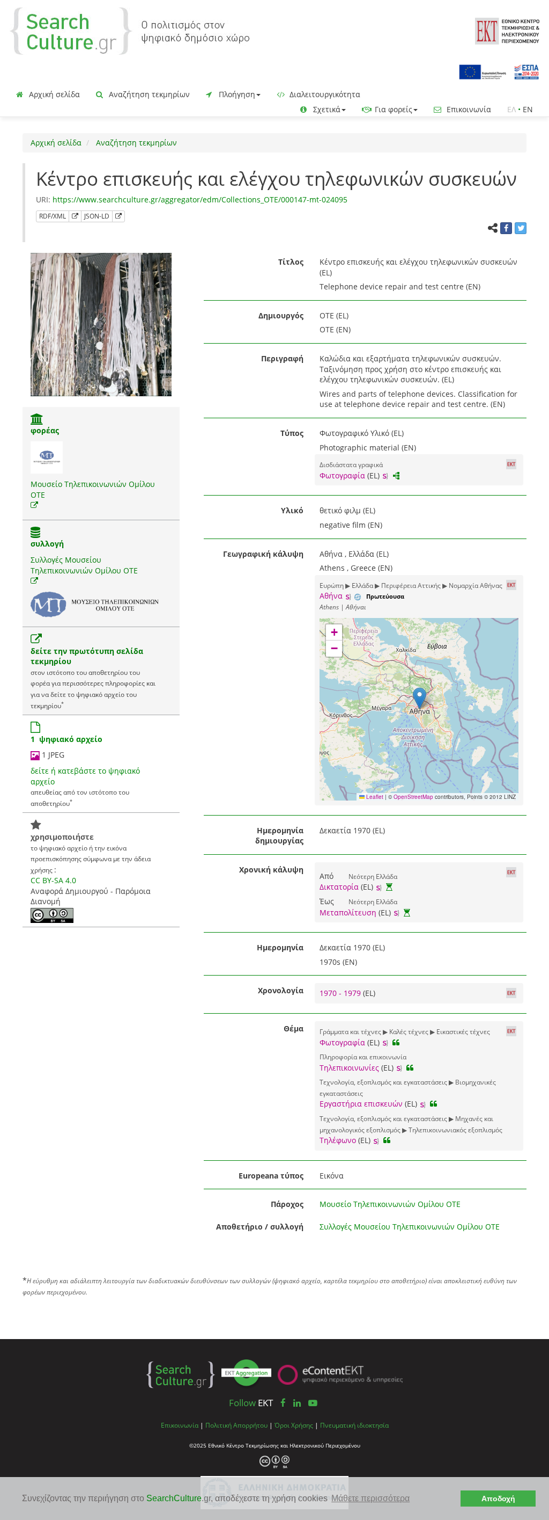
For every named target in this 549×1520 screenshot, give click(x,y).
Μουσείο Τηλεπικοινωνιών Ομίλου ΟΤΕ (390, 1204)
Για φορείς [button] (392, 109)
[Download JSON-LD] (118, 216)
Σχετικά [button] (325, 109)
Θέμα (293, 1028)
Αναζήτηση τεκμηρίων (148, 94)
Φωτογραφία (342, 475)
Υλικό (292, 510)
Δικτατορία (339, 887)
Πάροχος (287, 1204)
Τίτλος (290, 262)
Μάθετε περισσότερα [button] (370, 1498)
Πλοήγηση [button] (236, 94)
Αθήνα (331, 596)
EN (528, 109)
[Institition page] (37, 420)
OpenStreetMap (413, 797)
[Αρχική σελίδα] (130, 30)
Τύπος (291, 433)
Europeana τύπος (271, 1175)
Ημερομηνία (280, 947)
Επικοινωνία (467, 109)
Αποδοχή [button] (498, 1498)
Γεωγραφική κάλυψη (263, 554)
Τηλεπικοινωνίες (349, 1068)
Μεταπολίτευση (348, 912)
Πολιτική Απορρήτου (236, 1425)
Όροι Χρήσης (293, 1425)
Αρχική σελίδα (53, 94)
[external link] (34, 505)
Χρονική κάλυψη (271, 869)
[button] (419, 698)
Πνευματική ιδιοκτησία (354, 1425)
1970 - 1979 (341, 993)
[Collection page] (35, 533)
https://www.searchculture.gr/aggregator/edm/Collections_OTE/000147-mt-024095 (200, 199)
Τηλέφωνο (338, 1140)
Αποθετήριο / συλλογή (259, 1226)
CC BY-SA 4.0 (53, 880)
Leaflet (374, 797)
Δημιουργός (280, 315)
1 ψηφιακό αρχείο (66, 739)
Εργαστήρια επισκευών (361, 1104)
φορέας (45, 430)
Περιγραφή (282, 358)
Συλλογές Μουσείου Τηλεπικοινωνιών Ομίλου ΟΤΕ (84, 565)
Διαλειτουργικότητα (323, 94)
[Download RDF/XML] (75, 216)
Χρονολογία (280, 990)
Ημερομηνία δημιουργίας (279, 835)
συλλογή (47, 544)
